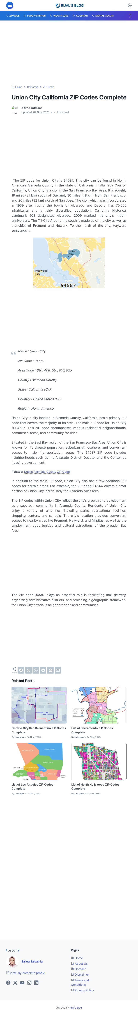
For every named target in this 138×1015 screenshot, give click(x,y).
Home (78, 958)
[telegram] (43, 670)
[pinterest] (50, 670)
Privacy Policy (84, 990)
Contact (80, 969)
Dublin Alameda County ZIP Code (47, 471)
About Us (81, 963)
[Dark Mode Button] (130, 5)
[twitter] (28, 670)
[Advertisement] (69, 53)
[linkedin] (36, 983)
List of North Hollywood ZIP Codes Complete (95, 786)
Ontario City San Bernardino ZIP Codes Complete (39, 730)
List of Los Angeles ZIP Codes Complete (32, 786)
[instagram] (29, 983)
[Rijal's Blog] (69, 5)
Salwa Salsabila (32, 961)
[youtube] (22, 983)
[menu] (9, 5)
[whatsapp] (36, 670)
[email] (58, 670)
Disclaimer (81, 974)
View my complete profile (27, 973)
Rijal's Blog (76, 1007)
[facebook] (21, 670)
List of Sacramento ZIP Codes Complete (92, 730)
